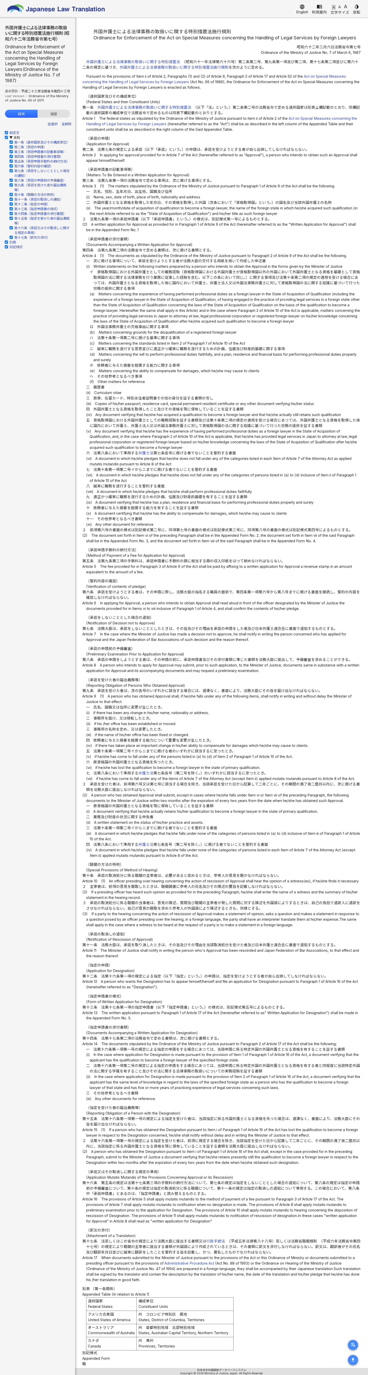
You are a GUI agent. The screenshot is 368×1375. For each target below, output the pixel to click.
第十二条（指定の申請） (32, 204)
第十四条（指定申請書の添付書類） (40, 214)
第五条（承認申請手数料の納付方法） (42, 161)
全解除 (66, 124)
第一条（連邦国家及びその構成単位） (42, 142)
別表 (13, 242)
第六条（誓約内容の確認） (33, 166)
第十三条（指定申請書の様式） (37, 209)
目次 (21, 114)
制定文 (14, 133)
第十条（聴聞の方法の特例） (35, 195)
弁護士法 (145, 453)
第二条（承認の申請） (30, 147)
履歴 (54, 114)
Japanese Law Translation (56, 8)
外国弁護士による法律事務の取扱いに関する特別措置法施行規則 (174, 67)
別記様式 (16, 247)
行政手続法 (215, 1241)
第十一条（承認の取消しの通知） (38, 199)
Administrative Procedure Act (189, 1263)
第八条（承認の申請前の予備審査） (40, 180)
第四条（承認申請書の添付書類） (38, 157)
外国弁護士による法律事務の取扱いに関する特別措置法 (133, 62)
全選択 (52, 124)
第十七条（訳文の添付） (32, 237)
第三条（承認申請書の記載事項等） (40, 152)
